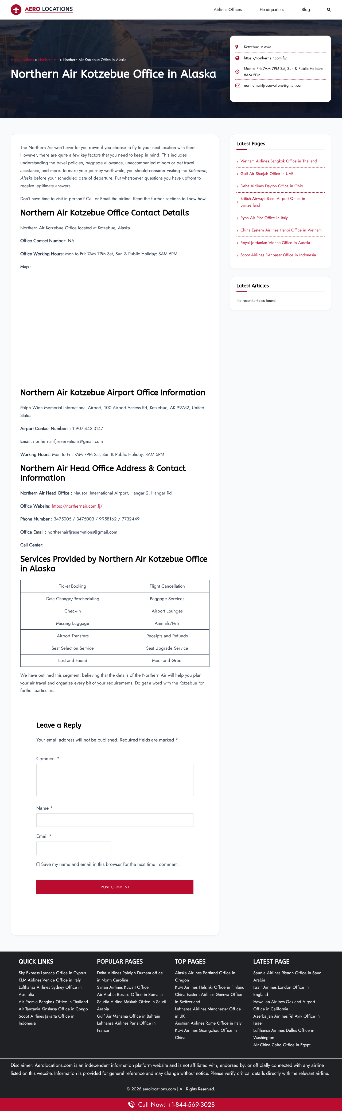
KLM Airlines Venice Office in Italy (50, 980)
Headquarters (271, 9)
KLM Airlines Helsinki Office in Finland (209, 987)
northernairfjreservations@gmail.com (273, 85)
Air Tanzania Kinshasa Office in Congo (53, 1009)
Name (44, 808)
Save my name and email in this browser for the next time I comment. (110, 864)
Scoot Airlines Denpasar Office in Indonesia (276, 255)
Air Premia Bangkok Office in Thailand (53, 1002)
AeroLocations (22, 59)
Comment (48, 758)
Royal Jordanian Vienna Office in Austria (273, 242)
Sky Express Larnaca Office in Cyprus (52, 973)
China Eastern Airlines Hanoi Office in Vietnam (279, 230)
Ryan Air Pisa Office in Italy (262, 218)
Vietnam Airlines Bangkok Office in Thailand (276, 161)
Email (44, 836)
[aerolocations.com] (42, 9)
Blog (306, 9)
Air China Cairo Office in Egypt (281, 1045)
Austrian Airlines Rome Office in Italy (208, 1023)
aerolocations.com (159, 1089)
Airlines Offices (228, 9)
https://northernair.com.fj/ (265, 58)
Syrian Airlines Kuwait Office (123, 987)
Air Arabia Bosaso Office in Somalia (130, 994)
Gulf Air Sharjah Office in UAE (264, 173)
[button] (329, 9)
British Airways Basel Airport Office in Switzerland (270, 202)
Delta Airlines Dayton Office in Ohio (269, 186)
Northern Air (48, 59)
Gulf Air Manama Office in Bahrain (128, 1016)
